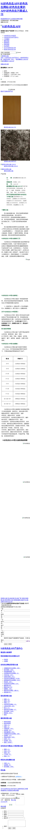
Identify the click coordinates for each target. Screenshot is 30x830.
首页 (2, 57)
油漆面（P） (7, 765)
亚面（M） (7, 701)
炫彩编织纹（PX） (9, 732)
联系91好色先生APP (10, 49)
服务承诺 (6, 40)
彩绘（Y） (7, 756)
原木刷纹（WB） (9, 670)
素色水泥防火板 (8, 171)
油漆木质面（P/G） (9, 676)
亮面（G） (7, 702)
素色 (5, 714)
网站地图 (19, 18)
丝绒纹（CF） (8, 735)
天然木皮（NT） (9, 675)
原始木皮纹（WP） (9, 59)
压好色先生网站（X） (10, 704)
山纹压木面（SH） (9, 706)
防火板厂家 (18, 598)
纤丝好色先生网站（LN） (11, 683)
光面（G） (7, 725)
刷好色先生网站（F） (10, 709)
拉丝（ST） (7, 751)
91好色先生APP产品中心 (11, 37)
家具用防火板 (9, 600)
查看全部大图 (5, 64)
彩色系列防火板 (6, 696)
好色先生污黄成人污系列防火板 (12, 746)
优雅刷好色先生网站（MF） (12, 668)
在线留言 (14, 18)
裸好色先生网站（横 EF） (11, 690)
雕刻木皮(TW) (8, 687)
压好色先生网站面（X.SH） (12, 678)
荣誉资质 (6, 44)
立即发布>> (18, 776)
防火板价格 (11, 598)
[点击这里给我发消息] (14, 782)
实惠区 (6, 661)
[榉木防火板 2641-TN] (12, 126)
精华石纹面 (7, 721)
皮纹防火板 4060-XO (10, 161)
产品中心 (15, 788)
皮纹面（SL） (8, 730)
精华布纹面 (7, 723)
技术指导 (6, 46)
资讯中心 (8, 18)
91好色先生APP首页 (10, 35)
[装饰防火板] (5, 56)
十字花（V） (8, 754)
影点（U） (7, 707)
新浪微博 (3, 18)
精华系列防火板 (6, 718)
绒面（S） (7, 699)
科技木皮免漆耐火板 (8, 760)
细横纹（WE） (8, 688)
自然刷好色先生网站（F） (11, 673)
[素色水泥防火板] (6, 169)
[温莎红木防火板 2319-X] (8, 164)
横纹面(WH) (7, 685)
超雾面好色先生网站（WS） (12, 680)
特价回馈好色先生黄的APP (10, 656)
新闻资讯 (6, 42)
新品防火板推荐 (6, 652)
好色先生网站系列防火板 (9, 664)
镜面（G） (7, 749)
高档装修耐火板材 (18, 600)
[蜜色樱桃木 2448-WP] (7, 61)
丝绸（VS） (7, 739)
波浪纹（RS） (8, 740)
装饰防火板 (4, 598)
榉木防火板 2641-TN (10, 127)
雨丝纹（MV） (8, 682)
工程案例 (6, 39)
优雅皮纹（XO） (9, 728)
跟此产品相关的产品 (7, 91)
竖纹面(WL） (8, 692)
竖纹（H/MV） (8, 742)
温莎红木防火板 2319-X (11, 166)
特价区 (6, 659)
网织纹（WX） (8, 713)
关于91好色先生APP (10, 47)
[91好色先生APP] (11, 26)
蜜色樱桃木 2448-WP (22, 59)
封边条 (3, 770)
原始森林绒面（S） (9, 671)
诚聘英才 (5, 790)
